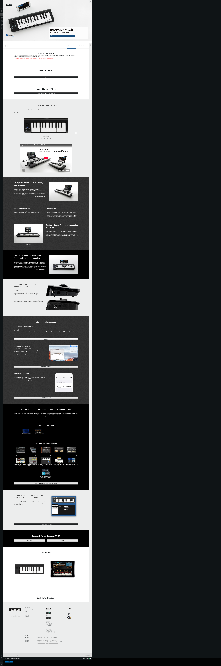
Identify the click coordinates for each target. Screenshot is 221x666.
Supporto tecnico (2, 24)
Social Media (2, 660)
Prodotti (2, 14)
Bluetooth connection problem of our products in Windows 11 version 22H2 (49, 641)
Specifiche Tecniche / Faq (82, 45)
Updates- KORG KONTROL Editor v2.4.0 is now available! (46, 640)
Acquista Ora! (27, 607)
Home (2, 11)
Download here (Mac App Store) (46, 366)
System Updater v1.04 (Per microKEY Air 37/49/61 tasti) (46, 93)
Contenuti (2, 18)
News (2, 656)
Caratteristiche (71, 45)
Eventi (2, 21)
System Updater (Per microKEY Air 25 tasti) (46, 77)
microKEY (29, 582)
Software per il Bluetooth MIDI (40, 196)
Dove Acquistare (2, 28)
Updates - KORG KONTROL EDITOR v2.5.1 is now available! (47, 637)
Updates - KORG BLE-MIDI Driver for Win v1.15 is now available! (48, 638)
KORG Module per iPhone (40, 269)
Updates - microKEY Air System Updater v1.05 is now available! (47, 643)
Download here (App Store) (46, 397)
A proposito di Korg (2, 664)
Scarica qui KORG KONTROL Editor (46, 524)
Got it (9, 661)
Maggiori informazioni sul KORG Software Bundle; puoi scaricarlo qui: (46, 483)
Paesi (2, 658)
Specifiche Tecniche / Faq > (46, 598)
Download (46, 339)
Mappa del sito (87, 655)
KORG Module (62, 582)
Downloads (27, 615)
